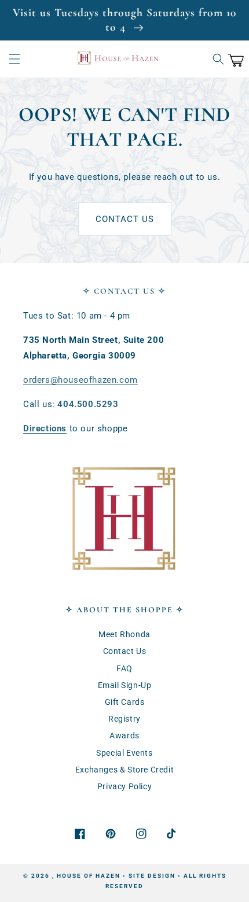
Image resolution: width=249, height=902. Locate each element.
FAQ (124, 668)
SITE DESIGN (152, 876)
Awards (124, 735)
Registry (124, 718)
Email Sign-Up (125, 685)
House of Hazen (88, 876)
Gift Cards (125, 702)
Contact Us (125, 219)
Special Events (124, 752)
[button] (14, 59)
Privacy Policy (124, 786)
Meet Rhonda (124, 634)
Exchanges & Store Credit (124, 769)
